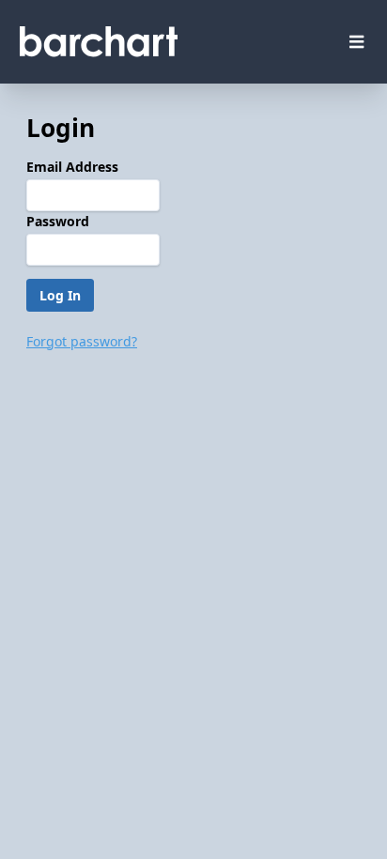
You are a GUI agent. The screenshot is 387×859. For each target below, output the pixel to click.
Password (57, 221)
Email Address (72, 167)
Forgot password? (81, 341)
